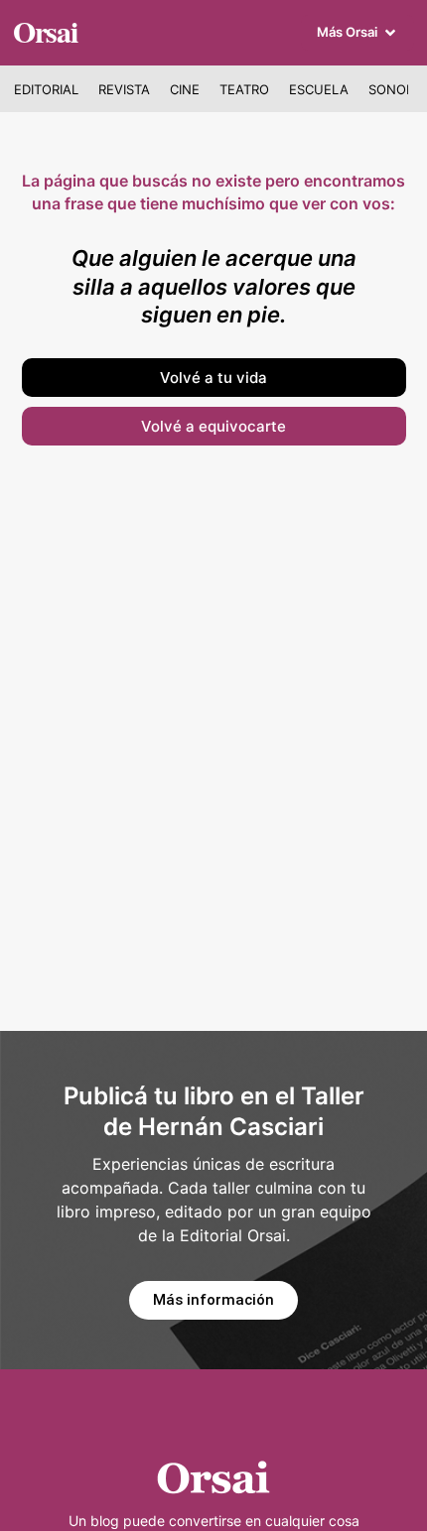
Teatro (244, 89)
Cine (185, 89)
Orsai (45, 31)
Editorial (46, 89)
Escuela (319, 89)
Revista (124, 89)
